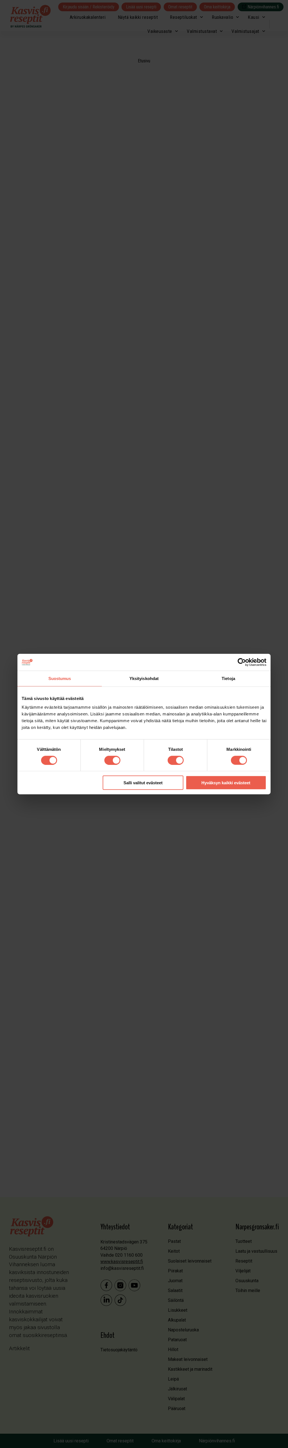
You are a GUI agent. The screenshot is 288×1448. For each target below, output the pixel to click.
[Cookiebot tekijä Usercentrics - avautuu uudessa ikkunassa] (241, 662)
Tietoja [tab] (228, 678)
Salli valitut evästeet (143, 782)
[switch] (112, 760)
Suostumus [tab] (59, 678)
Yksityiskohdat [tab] (144, 678)
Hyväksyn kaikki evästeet (225, 782)
